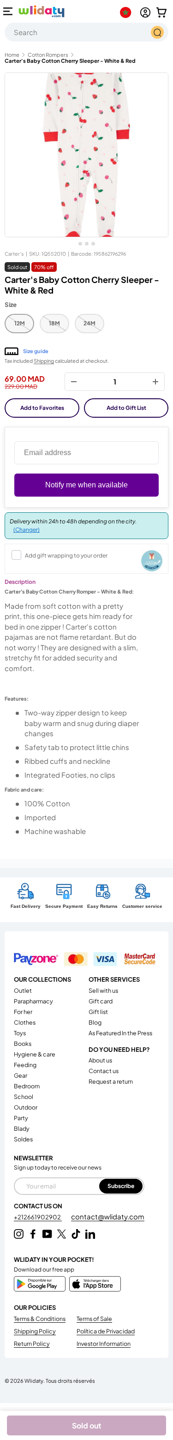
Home (12, 54)
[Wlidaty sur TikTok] (76, 1234)
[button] (161, 12)
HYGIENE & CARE (34, 1054)
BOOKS (22, 1043)
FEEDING (25, 1064)
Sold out (86, 1425)
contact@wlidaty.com (107, 1216)
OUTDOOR (25, 1107)
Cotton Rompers (48, 54)
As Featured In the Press (120, 1033)
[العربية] (127, 12)
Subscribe (120, 1185)
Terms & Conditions (40, 1318)
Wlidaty (33, 1380)
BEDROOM (27, 1086)
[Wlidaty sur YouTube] (47, 1234)
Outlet (23, 990)
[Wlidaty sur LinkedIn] (90, 1234)
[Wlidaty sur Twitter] (61, 1234)
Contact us (104, 1070)
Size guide (35, 351)
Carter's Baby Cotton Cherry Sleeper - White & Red (70, 60)
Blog (95, 1022)
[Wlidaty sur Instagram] (19, 1234)
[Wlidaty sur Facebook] (33, 1234)
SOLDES (23, 1139)
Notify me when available (86, 485)
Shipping (44, 361)
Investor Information (104, 1343)
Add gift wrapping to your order (66, 555)
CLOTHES (25, 1022)
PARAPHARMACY (33, 1001)
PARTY (21, 1118)
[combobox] (86, 32)
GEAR (20, 1075)
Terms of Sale (94, 1318)
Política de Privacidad (106, 1331)
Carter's (14, 254)
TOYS (20, 1033)
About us (100, 1060)
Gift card (101, 1001)
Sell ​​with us (103, 990)
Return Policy (32, 1343)
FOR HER (23, 1011)
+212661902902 (38, 1217)
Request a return (111, 1081)
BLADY (22, 1128)
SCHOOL (23, 1096)
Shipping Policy (35, 1331)
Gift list (98, 1011)
